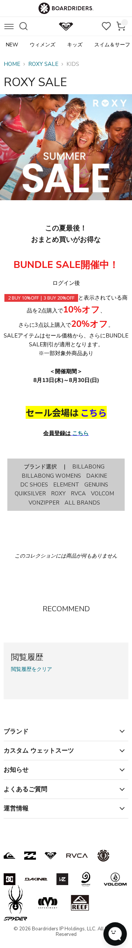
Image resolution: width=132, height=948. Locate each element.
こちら (80, 433)
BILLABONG (88, 466)
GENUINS (96, 484)
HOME (12, 64)
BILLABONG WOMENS (51, 476)
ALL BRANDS (82, 502)
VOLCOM (102, 493)
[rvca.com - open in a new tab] (77, 856)
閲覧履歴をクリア (31, 669)
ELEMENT (66, 484)
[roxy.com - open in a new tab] (50, 856)
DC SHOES (34, 484)
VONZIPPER (44, 502)
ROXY (58, 493)
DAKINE (96, 476)
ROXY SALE (43, 64)
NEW (12, 44)
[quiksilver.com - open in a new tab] (9, 856)
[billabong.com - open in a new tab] (30, 856)
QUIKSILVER (30, 493)
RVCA (78, 493)
